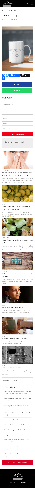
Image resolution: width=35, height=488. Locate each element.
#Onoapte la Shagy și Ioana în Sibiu (15, 425)
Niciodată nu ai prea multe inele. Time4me (17, 430)
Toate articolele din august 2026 (17, 463)
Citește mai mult (17, 167)
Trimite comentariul (17, 134)
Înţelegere (7, 435)
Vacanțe (4, 271)
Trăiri (3, 204)
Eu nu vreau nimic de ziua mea (13, 420)
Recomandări (6, 170)
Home (3, 10)
